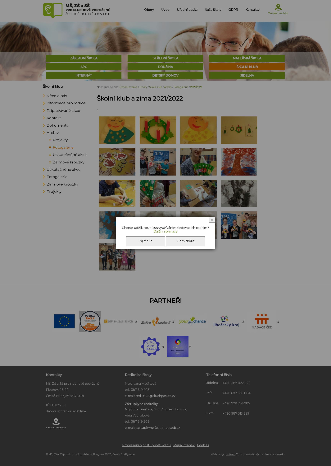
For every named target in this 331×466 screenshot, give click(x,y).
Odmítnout (186, 241)
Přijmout (145, 241)
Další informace (166, 231)
